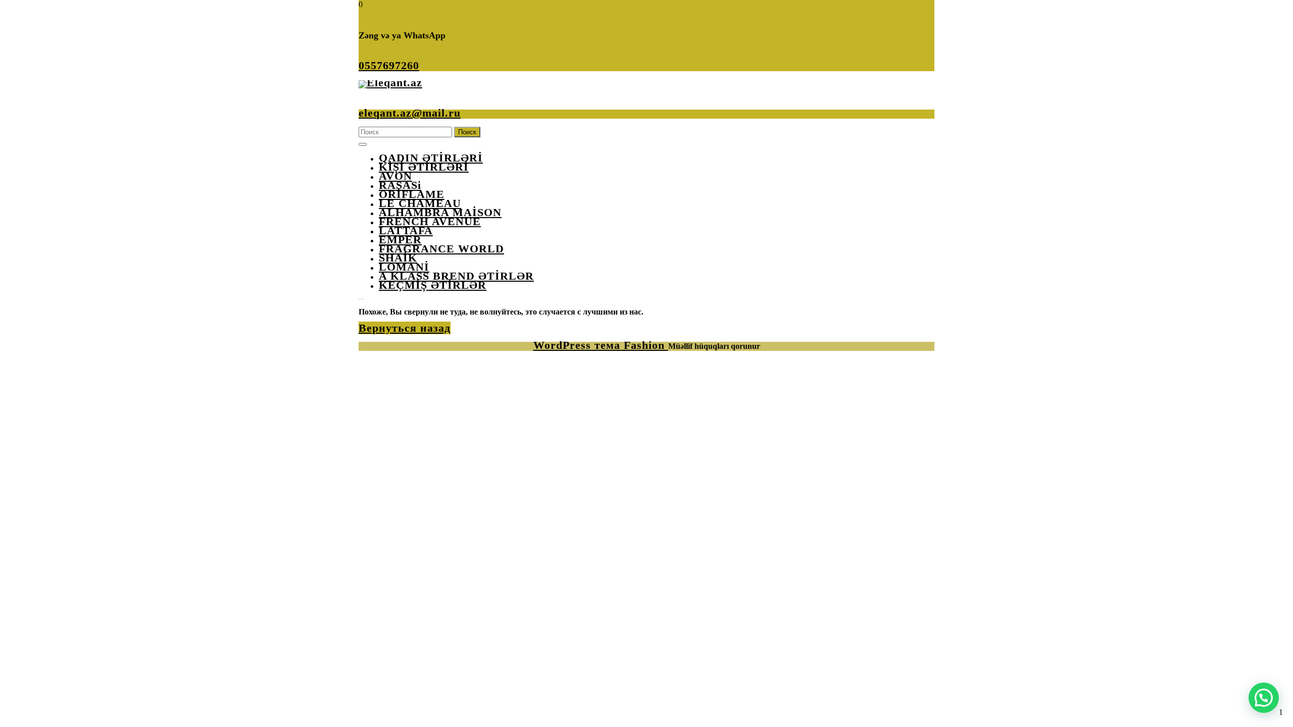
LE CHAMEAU (420, 203)
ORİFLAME (411, 194)
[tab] (363, 144)
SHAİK (398, 257)
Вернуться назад (405, 328)
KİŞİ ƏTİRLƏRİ (424, 167)
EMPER (400, 239)
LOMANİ (404, 267)
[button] (1264, 698)
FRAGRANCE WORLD (441, 248)
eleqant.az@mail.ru (410, 113)
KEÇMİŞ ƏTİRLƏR (432, 285)
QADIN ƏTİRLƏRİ (431, 157)
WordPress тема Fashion (600, 345)
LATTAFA (406, 230)
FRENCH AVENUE (430, 221)
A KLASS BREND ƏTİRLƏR (456, 276)
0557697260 (389, 65)
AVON (395, 176)
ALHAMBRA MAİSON (440, 212)
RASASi (400, 185)
